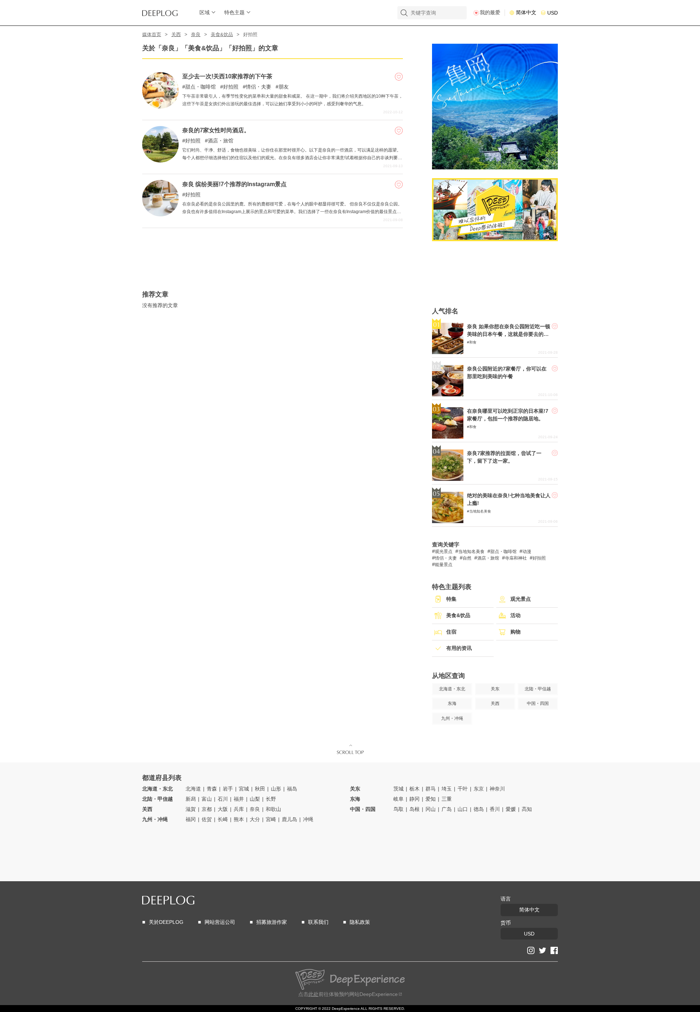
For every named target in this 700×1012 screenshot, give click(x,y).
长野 (271, 799)
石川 (223, 799)
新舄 (191, 799)
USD (552, 13)
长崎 (223, 819)
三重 (447, 799)
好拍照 (230, 87)
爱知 (430, 799)
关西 (176, 34)
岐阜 (398, 799)
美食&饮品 (222, 34)
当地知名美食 (480, 511)
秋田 (260, 789)
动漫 (526, 551)
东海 (355, 799)
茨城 (398, 789)
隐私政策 (360, 922)
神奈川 (497, 789)
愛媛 (511, 809)
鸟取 (398, 809)
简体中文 (526, 12)
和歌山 (273, 809)
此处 (313, 994)
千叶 (463, 789)
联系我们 (318, 922)
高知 (527, 809)
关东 (355, 789)
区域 (204, 12)
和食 (473, 342)
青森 (212, 789)
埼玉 (447, 789)
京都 (207, 809)
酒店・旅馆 (220, 141)
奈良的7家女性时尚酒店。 (216, 130)
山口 (463, 809)
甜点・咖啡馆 (200, 87)
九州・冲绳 (155, 819)
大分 (255, 819)
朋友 (284, 87)
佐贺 (207, 819)
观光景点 (443, 551)
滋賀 (191, 809)
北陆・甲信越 (157, 799)
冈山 (430, 809)
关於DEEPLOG (166, 922)
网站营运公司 (220, 922)
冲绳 (308, 819)
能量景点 (443, 564)
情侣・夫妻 (258, 87)
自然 (467, 558)
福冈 (191, 819)
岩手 (228, 789)
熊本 (239, 819)
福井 (239, 799)
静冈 (414, 799)
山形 (276, 789)
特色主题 (234, 12)
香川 (495, 809)
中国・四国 (363, 809)
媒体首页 (151, 34)
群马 (430, 789)
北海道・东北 (157, 789)
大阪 (223, 809)
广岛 (447, 809)
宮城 (244, 789)
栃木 (414, 789)
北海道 (193, 789)
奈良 (196, 34)
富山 (207, 799)
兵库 (239, 809)
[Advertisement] (272, 246)
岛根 (414, 809)
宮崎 (271, 819)
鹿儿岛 (289, 819)
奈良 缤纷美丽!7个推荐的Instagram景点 (234, 184)
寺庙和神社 (516, 558)
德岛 (479, 809)
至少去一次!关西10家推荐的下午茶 (227, 76)
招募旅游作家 (271, 922)
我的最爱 (490, 12)
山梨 (255, 799)
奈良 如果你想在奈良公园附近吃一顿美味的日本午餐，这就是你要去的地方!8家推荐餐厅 (508, 334)
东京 (479, 789)
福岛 (292, 789)
